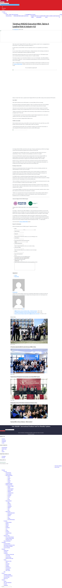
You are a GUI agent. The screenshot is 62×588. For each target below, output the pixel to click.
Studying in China (6, 535)
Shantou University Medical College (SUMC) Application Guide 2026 (27, 313)
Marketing (43, 15)
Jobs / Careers (8, 570)
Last (35, 229)
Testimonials (4, 441)
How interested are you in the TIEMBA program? (22, 256)
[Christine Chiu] (19, 290)
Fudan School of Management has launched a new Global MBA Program (25, 376)
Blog (2, 450)
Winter (19, 15)
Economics (53, 15)
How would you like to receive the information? (21, 240)
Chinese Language (10, 488)
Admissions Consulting (7, 574)
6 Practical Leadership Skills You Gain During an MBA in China (23, 346)
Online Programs (8, 472)
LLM (8, 508)
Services (3, 573)
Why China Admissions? (7, 582)
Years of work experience (18, 253)
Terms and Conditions (58, 465)
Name (15, 228)
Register (4, 8)
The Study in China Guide (10, 554)
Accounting (50, 15)
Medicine (9, 507)
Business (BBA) (10, 490)
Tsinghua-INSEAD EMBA (23, 221)
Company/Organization (18, 243)
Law (8, 498)
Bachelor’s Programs (32, 14)
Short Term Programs (15, 14)
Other (8, 510)
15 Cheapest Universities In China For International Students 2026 (25, 312)
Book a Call (6, 578)
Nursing (35, 15)
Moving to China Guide (9, 558)
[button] (0, 4)
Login (3, 9)
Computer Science (10, 492)
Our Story (3, 438)
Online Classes (4, 448)
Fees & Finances (8, 567)
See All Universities (7, 547)
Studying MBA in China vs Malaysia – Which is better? (21, 421)
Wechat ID (16, 233)
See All (7, 534)
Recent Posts (16, 276)
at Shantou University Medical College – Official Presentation (25, 310)
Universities (4, 456)
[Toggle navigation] (7, 0)
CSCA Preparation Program (8, 575)
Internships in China (9, 539)
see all (23, 308)
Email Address (16, 237)
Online (15, 15)
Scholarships (8, 569)
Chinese (24, 15)
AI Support (5, 551)
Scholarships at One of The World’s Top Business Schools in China (24, 402)
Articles (5, 559)
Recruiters (3, 457)
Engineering (9, 506)
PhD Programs (8, 511)
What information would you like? (19, 259)
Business (9, 503)
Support (3, 451)
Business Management (11, 512)
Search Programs (4, 447)
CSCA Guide (8, 555)
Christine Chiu (16, 29)
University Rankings (7, 543)
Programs (3, 11)
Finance (56, 15)
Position (15, 251)
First (24, 229)
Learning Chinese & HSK (10, 538)
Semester (21, 15)
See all (9, 499)
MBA (9, 502)
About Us (3, 579)
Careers (3, 442)
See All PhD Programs (11, 519)
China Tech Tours (6, 577)
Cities (7, 562)
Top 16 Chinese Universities (8, 546)
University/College (17, 247)
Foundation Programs (9, 483)
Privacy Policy (57, 467)
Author (15, 275)
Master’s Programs (9, 500)
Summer (17, 15)
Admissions (7, 566)
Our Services (4, 440)
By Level (5, 13)
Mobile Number (17, 231)
